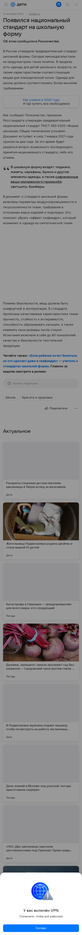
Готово (41, 928)
